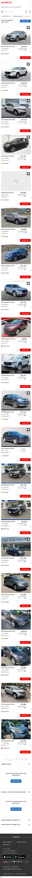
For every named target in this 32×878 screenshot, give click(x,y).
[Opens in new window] (8, 857)
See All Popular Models (9, 851)
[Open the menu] (29, 2)
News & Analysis (7, 842)
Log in (27, 862)
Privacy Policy (14, 867)
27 (21, 759)
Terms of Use (6, 867)
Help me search (25, 21)
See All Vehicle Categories (10, 853)
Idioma (7, 862)
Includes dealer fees (22, 48)
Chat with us (6, 844)
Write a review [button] (16, 781)
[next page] (26, 759)
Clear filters (27, 16)
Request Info (25, 57)
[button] (26, 12)
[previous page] (6, 759)
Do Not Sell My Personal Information (12, 869)
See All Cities (6, 848)
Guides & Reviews (21, 842)
